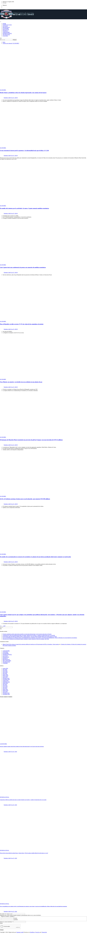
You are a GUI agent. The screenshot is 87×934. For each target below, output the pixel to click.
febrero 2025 (5, 690)
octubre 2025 (5, 680)
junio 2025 (5, 685)
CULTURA (5, 35)
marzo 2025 (5, 689)
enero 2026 (5, 677)
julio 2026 (5, 669)
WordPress (32, 932)
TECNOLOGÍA (6, 34)
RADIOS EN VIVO (7, 24)
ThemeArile (44, 932)
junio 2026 (5, 670)
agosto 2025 (5, 683)
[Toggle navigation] (0, 21)
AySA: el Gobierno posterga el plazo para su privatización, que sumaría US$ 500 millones (25, 499)
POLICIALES (6, 29)
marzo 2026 (5, 674)
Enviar (2, 929)
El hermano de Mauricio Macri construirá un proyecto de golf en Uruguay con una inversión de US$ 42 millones (31, 440)
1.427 (4, 625)
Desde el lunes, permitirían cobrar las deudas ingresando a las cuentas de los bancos (23, 92)
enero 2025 (5, 691)
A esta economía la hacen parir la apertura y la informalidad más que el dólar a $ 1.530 (24, 150)
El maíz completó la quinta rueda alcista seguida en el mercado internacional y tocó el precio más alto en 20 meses (27, 634)
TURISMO (5, 663)
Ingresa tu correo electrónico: (6, 921)
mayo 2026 (5, 672)
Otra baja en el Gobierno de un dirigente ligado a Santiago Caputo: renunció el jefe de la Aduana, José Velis (26, 639)
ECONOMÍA (6, 28)
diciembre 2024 (6, 693)
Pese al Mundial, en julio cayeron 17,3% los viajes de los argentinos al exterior (21, 324)
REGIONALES (6, 27)
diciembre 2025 (6, 678)
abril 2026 (5, 673)
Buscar (14, 39)
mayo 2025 (5, 686)
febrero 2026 (5, 675)
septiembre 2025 (6, 681)
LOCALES (5, 26)
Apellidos (16, 919)
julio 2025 (5, 684)
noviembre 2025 (6, 679)
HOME (4, 23)
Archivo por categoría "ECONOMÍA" (11, 43)
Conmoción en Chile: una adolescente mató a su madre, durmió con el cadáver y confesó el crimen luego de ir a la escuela (29, 635)
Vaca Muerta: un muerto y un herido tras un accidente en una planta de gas (21, 382)
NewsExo (37, 932)
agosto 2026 (5, 668)
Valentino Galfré (7, 97)
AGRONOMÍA (6, 32)
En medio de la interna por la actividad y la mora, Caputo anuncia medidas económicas (24, 208)
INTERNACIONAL (7, 33)
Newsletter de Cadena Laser (6, 913)
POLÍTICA (5, 31)
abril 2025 (5, 688)
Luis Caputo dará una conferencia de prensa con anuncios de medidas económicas (23, 267)
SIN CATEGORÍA (7, 660)
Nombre (15, 918)
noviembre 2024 (6, 694)
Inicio (4, 42)
